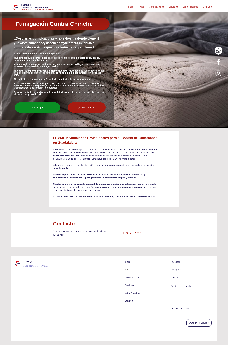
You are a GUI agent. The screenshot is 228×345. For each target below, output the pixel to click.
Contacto (129, 301)
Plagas (128, 269)
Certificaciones (132, 277)
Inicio (127, 262)
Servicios (129, 285)
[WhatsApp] (218, 51)
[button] (141, 5)
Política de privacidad (181, 286)
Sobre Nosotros (132, 293)
